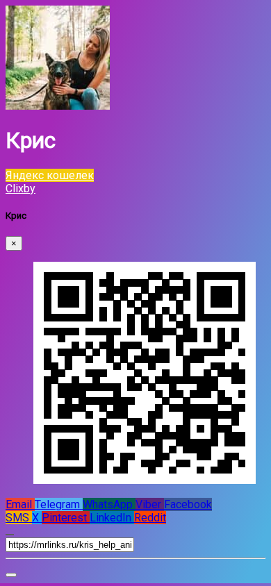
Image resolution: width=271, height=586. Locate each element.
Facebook (188, 504)
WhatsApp (109, 504)
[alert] (11, 575)
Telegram (59, 504)
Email (20, 504)
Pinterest (66, 517)
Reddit (150, 517)
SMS (19, 517)
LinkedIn (112, 517)
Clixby (20, 188)
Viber (150, 504)
